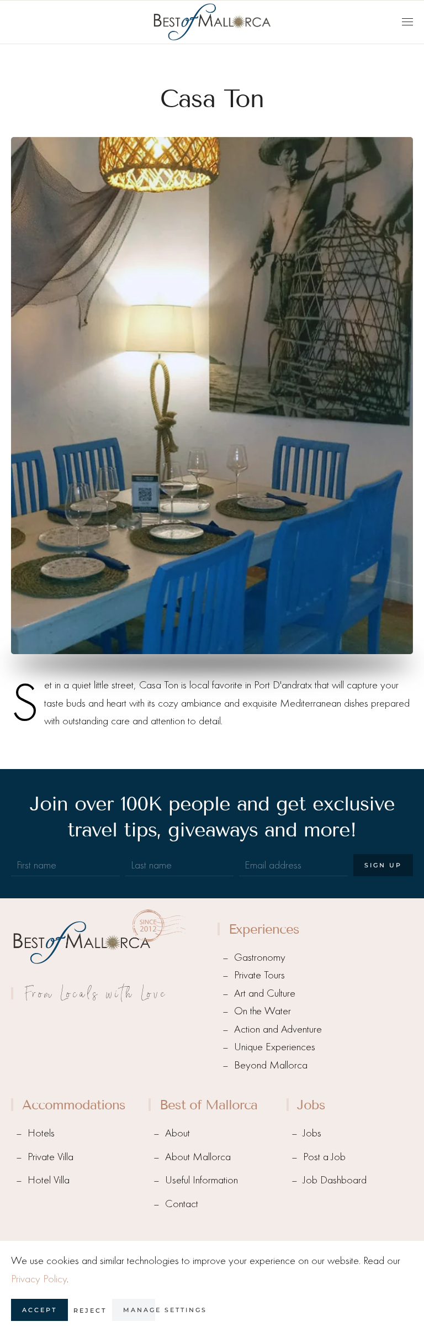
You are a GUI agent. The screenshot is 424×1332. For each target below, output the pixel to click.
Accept (39, 1310)
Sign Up (383, 865)
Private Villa (50, 1156)
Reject (90, 1310)
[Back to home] (212, 22)
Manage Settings (165, 1310)
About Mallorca (198, 1156)
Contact (181, 1203)
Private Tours (259, 974)
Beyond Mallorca (271, 1065)
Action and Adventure (278, 1029)
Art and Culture (264, 993)
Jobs (312, 1132)
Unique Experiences (274, 1046)
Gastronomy (259, 957)
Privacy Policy (39, 1278)
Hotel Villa (49, 1179)
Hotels (41, 1132)
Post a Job (324, 1156)
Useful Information (201, 1179)
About (177, 1132)
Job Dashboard (335, 1179)
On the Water (262, 1010)
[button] (407, 22)
